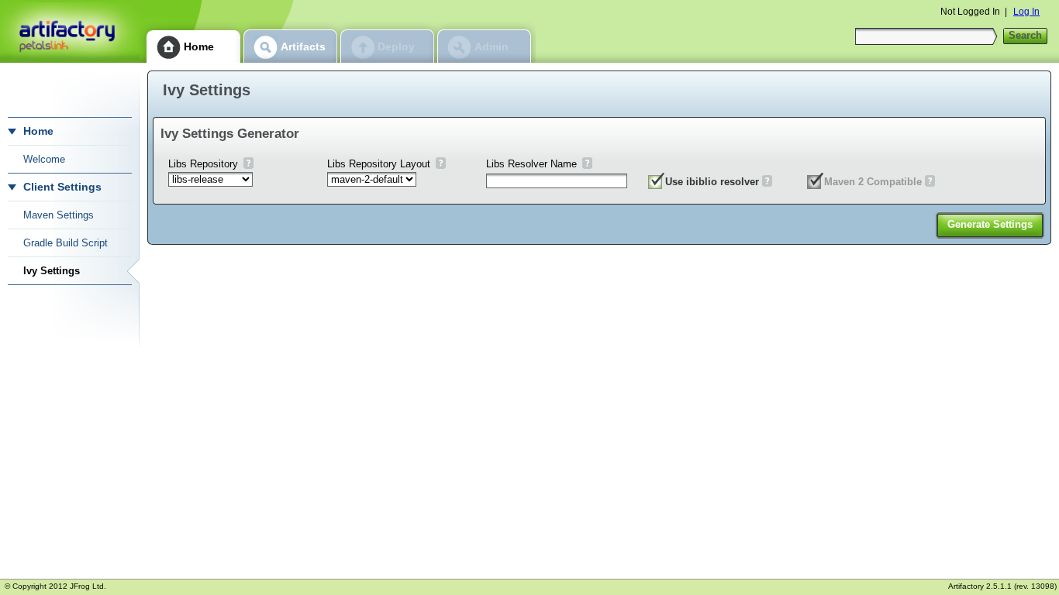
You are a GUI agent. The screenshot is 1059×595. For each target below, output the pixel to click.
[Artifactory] (70, 31)
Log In (1026, 11)
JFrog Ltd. (88, 586)
